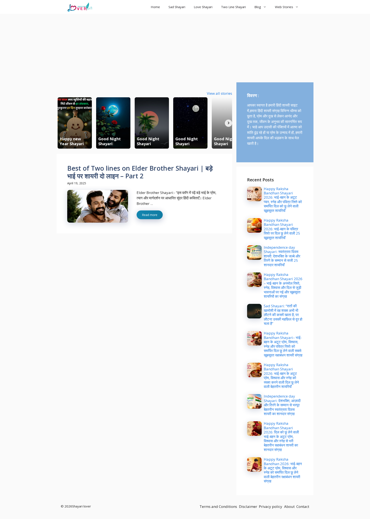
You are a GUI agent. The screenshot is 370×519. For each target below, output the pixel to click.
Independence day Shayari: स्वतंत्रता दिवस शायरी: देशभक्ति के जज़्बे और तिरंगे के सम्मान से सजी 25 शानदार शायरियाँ (282, 256)
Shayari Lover (113, 6)
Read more (149, 215)
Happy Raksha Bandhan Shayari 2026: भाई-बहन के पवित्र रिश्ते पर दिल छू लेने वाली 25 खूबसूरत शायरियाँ (282, 229)
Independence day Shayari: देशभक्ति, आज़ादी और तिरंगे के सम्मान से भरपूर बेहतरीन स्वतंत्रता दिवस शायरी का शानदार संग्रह (282, 405)
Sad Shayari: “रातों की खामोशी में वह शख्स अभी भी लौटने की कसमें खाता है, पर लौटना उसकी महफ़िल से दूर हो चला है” (283, 314)
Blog (257, 7)
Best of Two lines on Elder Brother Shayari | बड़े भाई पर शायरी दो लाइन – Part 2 (140, 172)
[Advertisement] (185, 46)
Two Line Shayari (233, 7)
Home (155, 7)
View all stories (219, 93)
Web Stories (284, 7)
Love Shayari (203, 7)
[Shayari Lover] (79, 7)
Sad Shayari (177, 7)
